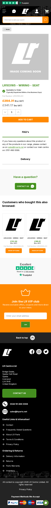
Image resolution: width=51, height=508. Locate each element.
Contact (9, 425)
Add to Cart (25, 119)
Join (25, 324)
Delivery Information (15, 456)
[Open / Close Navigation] (4, 11)
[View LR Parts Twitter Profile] (46, 351)
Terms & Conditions (14, 439)
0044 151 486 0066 (19, 404)
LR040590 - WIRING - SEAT (37, 238)
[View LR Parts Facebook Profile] (32, 351)
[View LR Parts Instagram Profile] (39, 351)
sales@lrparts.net (16, 147)
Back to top (22, 337)
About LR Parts (13, 434)
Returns (9, 461)
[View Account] (37, 11)
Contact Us (14, 11)
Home (8, 29)
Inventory (10, 470)
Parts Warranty (13, 466)
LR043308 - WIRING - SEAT (14, 238)
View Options (13, 251)
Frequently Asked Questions (18, 430)
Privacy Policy (12, 444)
